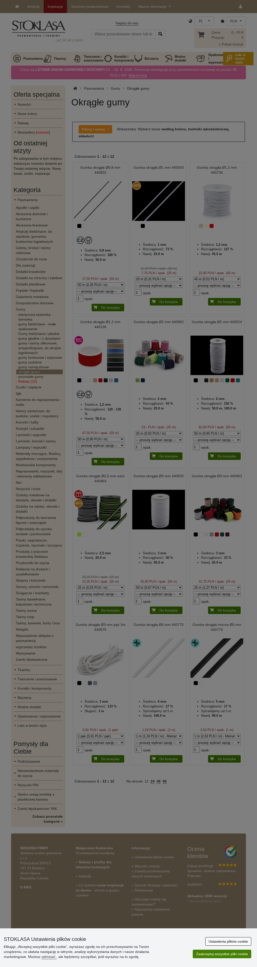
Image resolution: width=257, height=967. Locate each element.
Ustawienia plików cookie (228, 941)
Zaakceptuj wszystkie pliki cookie (222, 954)
